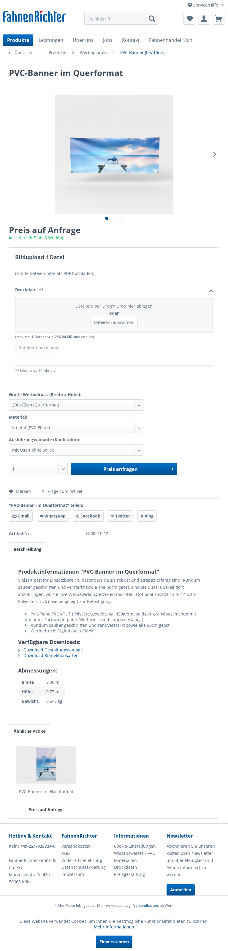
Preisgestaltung (129, 874)
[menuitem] (121, 19)
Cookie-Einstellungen (135, 846)
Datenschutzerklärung (83, 867)
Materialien (125, 860)
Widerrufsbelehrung (81, 860)
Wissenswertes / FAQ (135, 853)
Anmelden (180, 890)
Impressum (72, 874)
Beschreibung (27, 549)
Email (23, 516)
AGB (65, 853)
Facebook (89, 516)
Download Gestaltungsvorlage (52, 650)
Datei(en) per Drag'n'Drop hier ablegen (114, 314)
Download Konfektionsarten (50, 655)
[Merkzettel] (189, 19)
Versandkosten (76, 846)
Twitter (122, 516)
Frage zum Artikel (64, 491)
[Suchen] (152, 19)
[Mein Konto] (204, 19)
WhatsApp (54, 516)
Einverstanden (114, 941)
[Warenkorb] (218, 19)
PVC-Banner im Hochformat (46, 791)
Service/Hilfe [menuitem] (205, 5)
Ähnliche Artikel (30, 731)
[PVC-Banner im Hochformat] (46, 765)
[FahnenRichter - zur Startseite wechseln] (34, 18)
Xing (148, 516)
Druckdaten (125, 867)
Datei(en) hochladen (39, 347)
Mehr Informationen (114, 927)
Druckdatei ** (29, 289)
